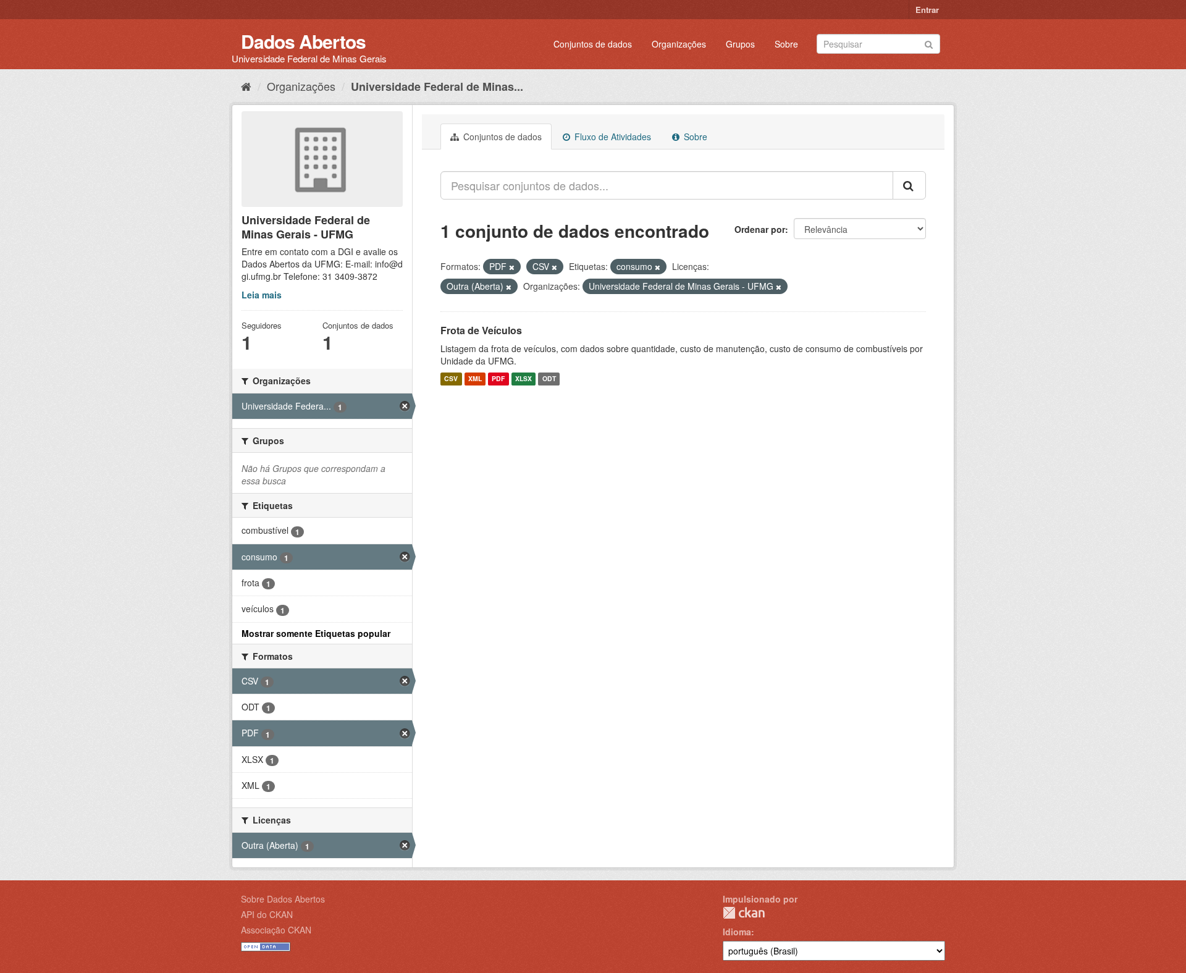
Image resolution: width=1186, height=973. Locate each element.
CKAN (744, 912)
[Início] (246, 86)
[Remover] (512, 267)
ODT (549, 379)
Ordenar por (759, 229)
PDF (498, 379)
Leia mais (262, 295)
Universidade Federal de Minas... (437, 86)
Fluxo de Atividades (611, 136)
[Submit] (928, 43)
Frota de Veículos (481, 330)
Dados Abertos (303, 41)
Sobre (786, 44)
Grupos (740, 44)
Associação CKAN (276, 930)
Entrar (927, 9)
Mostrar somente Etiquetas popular (316, 633)
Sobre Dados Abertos (283, 899)
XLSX (523, 379)
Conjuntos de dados (592, 44)
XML (475, 379)
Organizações (679, 44)
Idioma (737, 931)
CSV (451, 379)
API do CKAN (267, 914)
